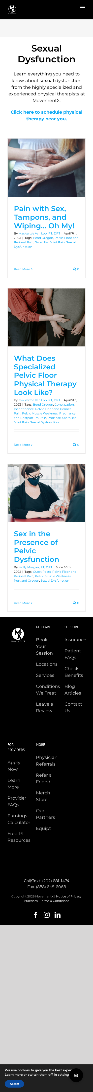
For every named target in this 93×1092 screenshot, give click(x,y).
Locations (47, 664)
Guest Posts (42, 571)
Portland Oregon (26, 580)
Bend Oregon (43, 238)
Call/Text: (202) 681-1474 (46, 880)
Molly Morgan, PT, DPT (35, 567)
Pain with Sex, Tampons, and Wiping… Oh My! (44, 217)
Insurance (75, 640)
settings (64, 1075)
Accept (14, 1084)
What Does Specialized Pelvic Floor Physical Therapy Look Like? (45, 375)
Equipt (43, 828)
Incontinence (24, 409)
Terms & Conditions (54, 901)
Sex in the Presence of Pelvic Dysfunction (36, 546)
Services (45, 675)
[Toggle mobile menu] (83, 7)
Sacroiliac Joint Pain (50, 242)
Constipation (64, 404)
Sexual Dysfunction (44, 422)
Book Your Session (44, 646)
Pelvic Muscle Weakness (40, 413)
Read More (22, 269)
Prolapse (54, 418)
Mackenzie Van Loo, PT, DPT (39, 233)
